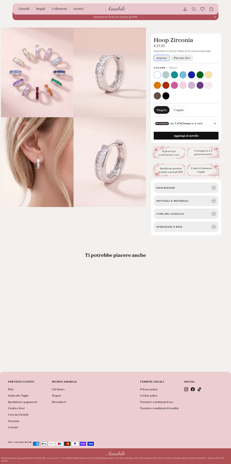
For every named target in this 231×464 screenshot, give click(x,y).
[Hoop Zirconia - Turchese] (14, 360)
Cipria (208, 85)
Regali (40, 8)
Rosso (166, 85)
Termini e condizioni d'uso (156, 402)
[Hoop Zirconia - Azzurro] (18, 360)
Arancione (157, 85)
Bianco (157, 74)
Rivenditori (59, 402)
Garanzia (13, 421)
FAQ (10, 389)
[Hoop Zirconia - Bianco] (4, 360)
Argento (161, 58)
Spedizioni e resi (169, 226)
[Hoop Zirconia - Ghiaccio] (9, 360)
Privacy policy (149, 389)
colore (165, 67)
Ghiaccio (166, 74)
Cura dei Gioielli (18, 415)
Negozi (56, 395)
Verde (200, 74)
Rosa (183, 85)
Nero (166, 95)
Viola (200, 85)
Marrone (157, 95)
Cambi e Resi (16, 408)
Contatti (13, 427)
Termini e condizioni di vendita (159, 408)
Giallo (208, 74)
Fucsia (174, 85)
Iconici (79, 8)
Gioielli (24, 8)
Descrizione (165, 187)
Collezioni (59, 8)
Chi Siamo (58, 389)
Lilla (191, 85)
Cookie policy (148, 395)
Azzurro (183, 74)
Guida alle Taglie (18, 395)
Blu (191, 74)
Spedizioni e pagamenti (22, 402)
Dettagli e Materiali (172, 200)
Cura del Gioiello (170, 213)
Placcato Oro (182, 58)
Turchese (174, 74)
